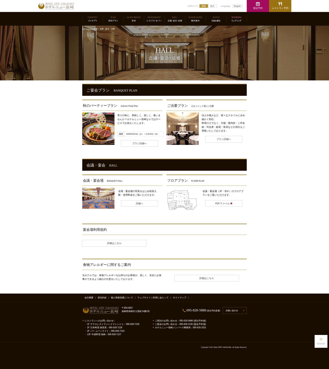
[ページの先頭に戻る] (321, 341)
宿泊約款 (102, 297)
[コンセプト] (92, 19)
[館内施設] (195, 19)
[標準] (203, 6)
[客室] (133, 19)
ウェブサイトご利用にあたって (153, 297)
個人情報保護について (122, 297)
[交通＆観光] (216, 19)
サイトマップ (179, 297)
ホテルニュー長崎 (89, 29)
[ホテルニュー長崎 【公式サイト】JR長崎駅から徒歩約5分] (56, 6)
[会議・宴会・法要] (174, 19)
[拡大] (212, 6)
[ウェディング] (236, 19)
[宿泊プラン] (113, 19)
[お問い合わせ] (235, 310)
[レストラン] (154, 19)
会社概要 (88, 297)
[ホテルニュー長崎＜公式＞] (100, 310)
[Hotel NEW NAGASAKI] (237, 6)
